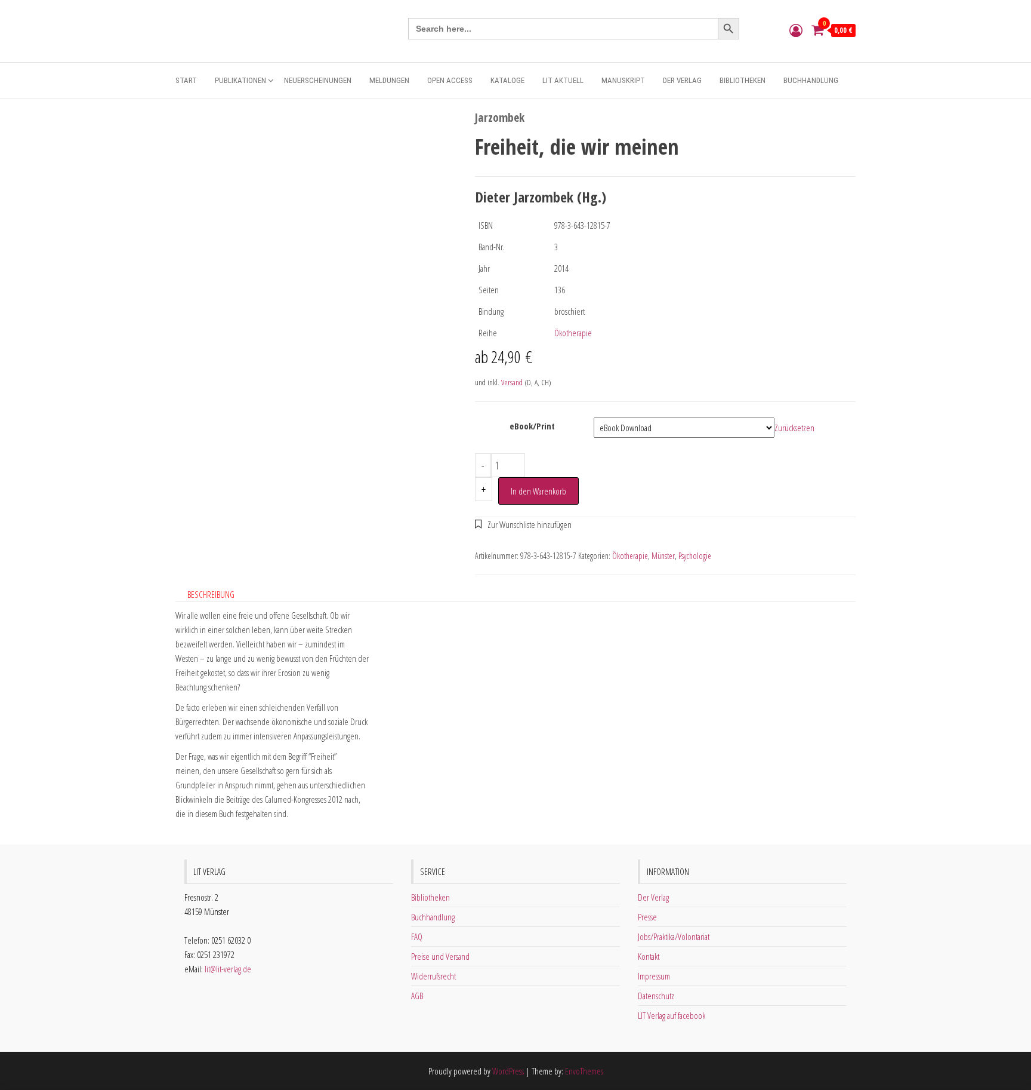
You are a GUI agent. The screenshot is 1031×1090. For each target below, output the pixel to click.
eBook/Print (532, 426)
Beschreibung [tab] (210, 594)
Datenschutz (656, 996)
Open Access (450, 80)
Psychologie (694, 555)
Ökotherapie (573, 333)
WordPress (508, 1071)
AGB (417, 996)
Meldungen (389, 80)
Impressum (654, 976)
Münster (663, 555)
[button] (523, 524)
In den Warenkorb (538, 491)
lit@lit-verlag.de (228, 969)
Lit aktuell (563, 80)
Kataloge (507, 80)
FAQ (416, 936)
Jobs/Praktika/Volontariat (673, 936)
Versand (512, 382)
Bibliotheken (742, 80)
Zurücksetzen (794, 428)
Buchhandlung (810, 80)
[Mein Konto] (795, 30)
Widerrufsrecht (433, 976)
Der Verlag (682, 80)
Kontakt (648, 956)
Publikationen (240, 80)
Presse (647, 917)
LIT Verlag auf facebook (671, 1015)
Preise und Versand (440, 956)
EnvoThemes (584, 1071)
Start (186, 80)
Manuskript (623, 80)
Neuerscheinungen (317, 80)
